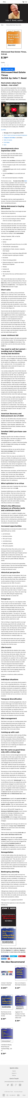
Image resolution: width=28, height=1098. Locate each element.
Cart (26, 1)
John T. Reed (10, 1091)
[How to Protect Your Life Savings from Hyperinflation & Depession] (8, 926)
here (26, 181)
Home (2, 25)
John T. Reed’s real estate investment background (15, 135)
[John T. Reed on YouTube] (20, 1085)
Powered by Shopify (18, 1091)
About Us (14, 1073)
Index (5, 144)
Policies (14, 1075)
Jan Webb (3, 129)
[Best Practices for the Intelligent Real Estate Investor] (8, 945)
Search (14, 1071)
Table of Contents (8, 140)
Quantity (3, 62)
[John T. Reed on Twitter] (8, 1085)
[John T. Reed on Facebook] (12, 1085)
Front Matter (7, 142)
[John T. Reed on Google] (16, 1085)
